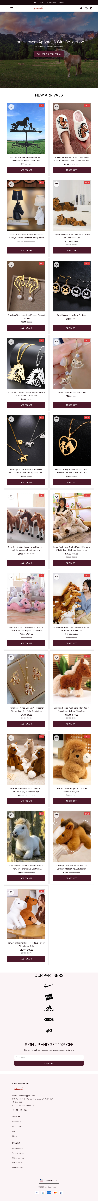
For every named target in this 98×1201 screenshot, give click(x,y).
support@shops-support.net (23, 1105)
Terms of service (18, 1153)
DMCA (14, 1136)
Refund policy (17, 1167)
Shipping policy (18, 1158)
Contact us (16, 1121)
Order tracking (17, 1126)
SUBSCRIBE (49, 1063)
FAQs (14, 1131)
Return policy (17, 1163)
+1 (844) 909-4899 (19, 1102)
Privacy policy (17, 1148)
